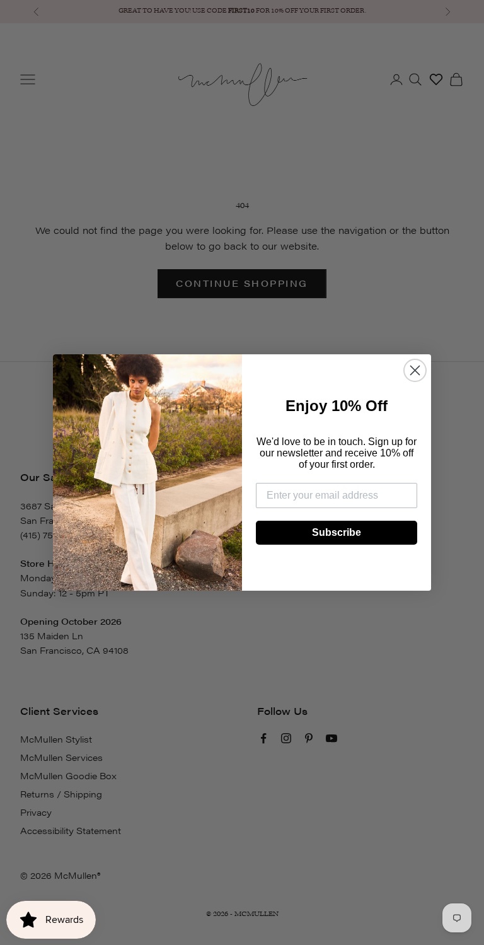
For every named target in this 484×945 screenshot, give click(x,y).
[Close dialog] (415, 370)
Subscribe (336, 532)
